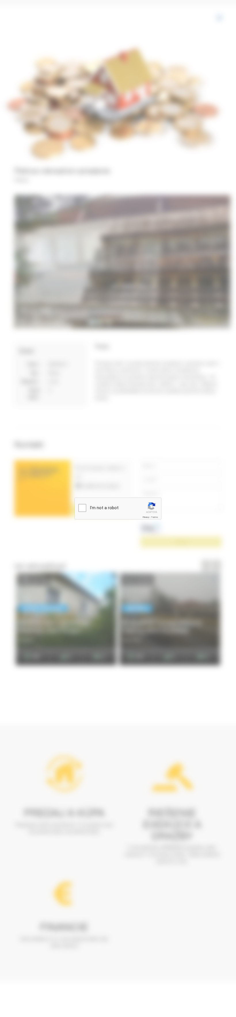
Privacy (145, 517)
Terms (154, 517)
